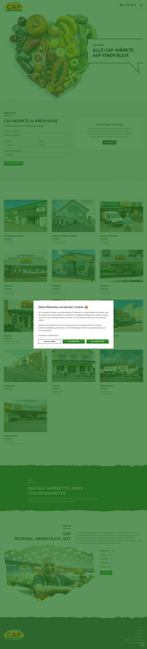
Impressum (42, 335)
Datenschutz (53, 335)
